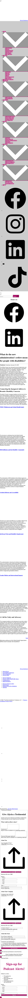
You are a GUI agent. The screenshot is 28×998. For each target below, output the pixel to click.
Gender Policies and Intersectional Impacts (11, 575)
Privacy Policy (9, 701)
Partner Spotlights (10, 163)
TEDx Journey (9, 54)
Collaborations (9, 97)
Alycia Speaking (7, 674)
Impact (7, 75)
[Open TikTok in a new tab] (15, 290)
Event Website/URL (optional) (8, 939)
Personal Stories (9, 50)
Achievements (9, 48)
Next (27, 638)
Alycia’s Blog (6, 675)
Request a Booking (10, 77)
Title (2, 885)
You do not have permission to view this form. (11, 951)
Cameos (8, 73)
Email (3, 993)
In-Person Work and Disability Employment (11, 534)
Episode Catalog (9, 139)
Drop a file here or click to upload (8, 871)
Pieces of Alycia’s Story (8, 683)
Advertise (8, 138)
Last (3, 882)
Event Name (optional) (6, 936)
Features (8, 74)
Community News (10, 161)
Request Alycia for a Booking (10, 686)
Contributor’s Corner (10, 162)
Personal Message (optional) (8, 836)
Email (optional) (5, 887)
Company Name (5, 928)
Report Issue (6, 685)
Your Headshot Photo (6, 843)
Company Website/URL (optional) (9, 929)
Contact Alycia (6, 680)
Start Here (8, 141)
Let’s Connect (9, 181)
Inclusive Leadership (10, 116)
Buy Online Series (10, 119)
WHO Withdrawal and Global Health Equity (12, 407)
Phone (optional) (5, 888)
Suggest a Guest (9, 143)
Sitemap (5, 687)
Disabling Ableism (10, 117)
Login (4, 185)
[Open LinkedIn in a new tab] (15, 261)
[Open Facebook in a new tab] (15, 210)
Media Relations (9, 182)
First (3, 879)
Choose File (18, 871)
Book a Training (9, 120)
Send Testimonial (14, 948)
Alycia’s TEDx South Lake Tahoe (11, 679)
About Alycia (6, 671)
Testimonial (4, 829)
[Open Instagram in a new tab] (15, 236)
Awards (7, 49)
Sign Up (14, 995)
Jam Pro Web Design (13, 808)
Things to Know (9, 98)
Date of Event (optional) (7, 937)
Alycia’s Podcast (9, 677)
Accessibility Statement (8, 672)
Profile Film (8, 53)
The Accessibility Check (8, 79)
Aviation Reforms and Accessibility (9, 492)
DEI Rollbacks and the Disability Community (12, 450)
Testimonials (8, 78)
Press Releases (9, 51)
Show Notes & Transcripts (11, 140)
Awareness (8, 72)
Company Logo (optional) (7, 894)
